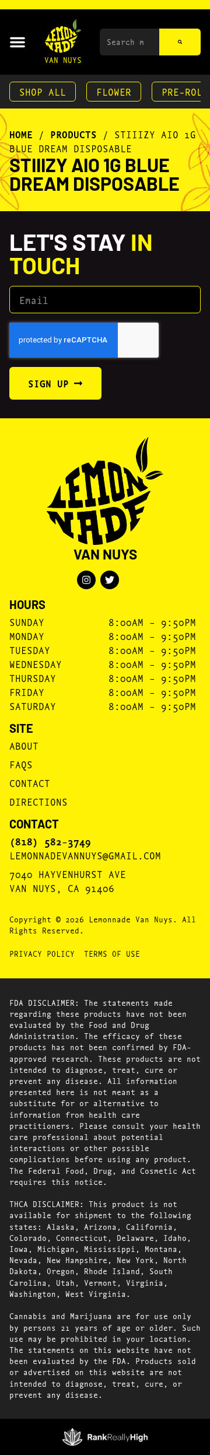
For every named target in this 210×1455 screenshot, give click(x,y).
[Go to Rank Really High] (105, 1437)
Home (21, 134)
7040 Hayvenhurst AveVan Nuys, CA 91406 (67, 880)
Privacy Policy (42, 953)
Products (73, 134)
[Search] (180, 42)
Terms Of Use (112, 953)
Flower (113, 91)
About (23, 745)
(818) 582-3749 (50, 841)
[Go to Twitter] (109, 580)
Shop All (42, 91)
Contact (29, 782)
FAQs (21, 764)
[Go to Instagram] (86, 580)
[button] (17, 42)
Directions (38, 801)
